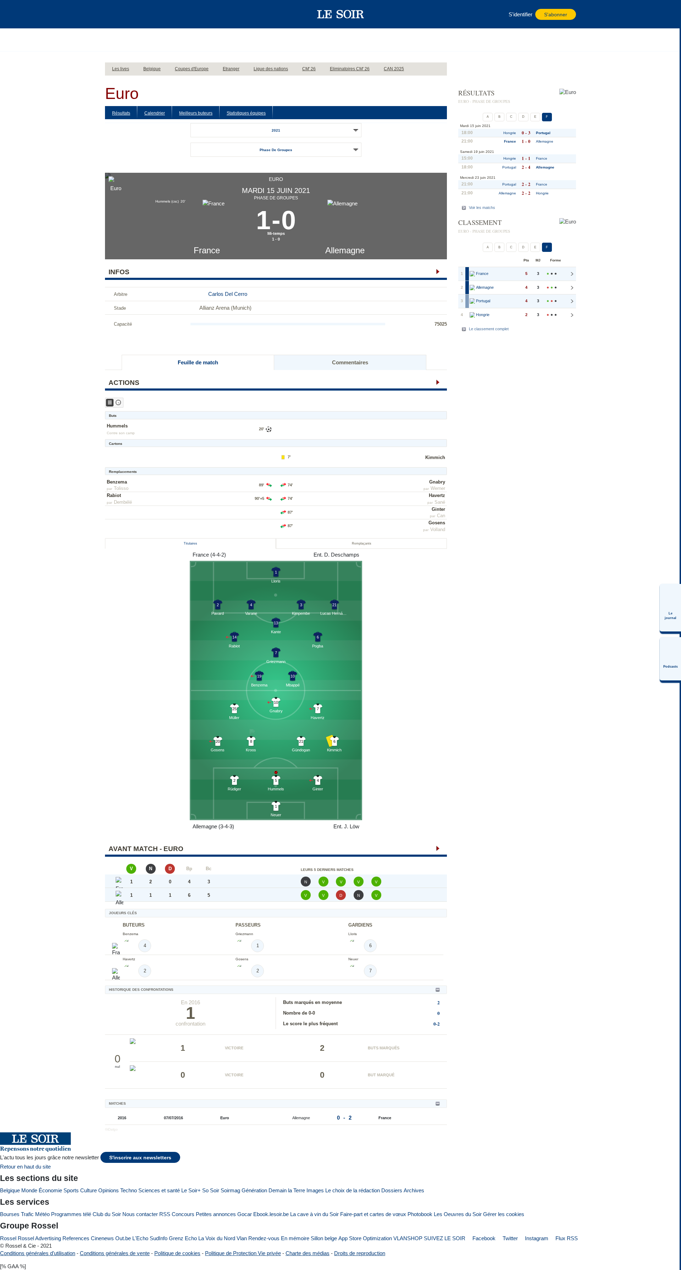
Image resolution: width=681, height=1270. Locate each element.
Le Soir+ (191, 1190)
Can (441, 515)
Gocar (244, 1214)
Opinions (108, 1190)
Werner (438, 488)
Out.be (123, 1238)
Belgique (10, 1190)
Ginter (438, 509)
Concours (183, 1214)
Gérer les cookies (503, 1214)
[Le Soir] (340, 14)
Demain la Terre (286, 1190)
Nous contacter (140, 1214)
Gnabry (437, 482)
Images (315, 1190)
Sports (71, 1190)
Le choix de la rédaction (352, 1190)
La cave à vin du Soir (314, 1214)
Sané (439, 502)
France (207, 250)
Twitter (509, 1238)
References (75, 1238)
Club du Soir (107, 1214)
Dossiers (391, 1190)
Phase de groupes (276, 150)
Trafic (27, 1214)
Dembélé (123, 502)
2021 (276, 130)
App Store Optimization (365, 1238)
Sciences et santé (159, 1190)
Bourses (10, 1214)
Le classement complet (489, 329)
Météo (42, 1214)
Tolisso (121, 488)
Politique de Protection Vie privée (243, 1253)
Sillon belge (324, 1238)
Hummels (117, 426)
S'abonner (555, 14)
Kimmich (435, 457)
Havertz (437, 495)
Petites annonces (216, 1214)
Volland (437, 529)
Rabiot (114, 495)
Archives (414, 1190)
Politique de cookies (177, 1253)
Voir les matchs (482, 207)
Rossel (8, 1238)
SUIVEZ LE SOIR (444, 1238)
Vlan (242, 1238)
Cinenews (102, 1238)
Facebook (483, 1238)
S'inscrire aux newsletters (140, 1157)
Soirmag (230, 1190)
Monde (29, 1190)
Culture (88, 1190)
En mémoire (295, 1238)
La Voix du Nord (216, 1238)
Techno (128, 1190)
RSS (164, 1214)
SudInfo (158, 1238)
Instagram (536, 1238)
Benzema (117, 482)
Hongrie (509, 133)
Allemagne (345, 250)
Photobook (420, 1214)
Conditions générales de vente (115, 1253)
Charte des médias (308, 1253)
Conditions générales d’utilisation (37, 1253)
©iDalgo (111, 1129)
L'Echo (140, 1238)
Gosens (436, 522)
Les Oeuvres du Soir (458, 1214)
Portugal (543, 133)
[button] (114, 14)
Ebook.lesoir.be (271, 1214)
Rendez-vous (263, 1238)
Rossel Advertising (39, 1238)
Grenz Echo (183, 1238)
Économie (50, 1190)
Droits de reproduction (359, 1253)
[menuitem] (670, 607)
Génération (254, 1190)
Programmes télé (71, 1214)
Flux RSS (566, 1238)
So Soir (210, 1190)
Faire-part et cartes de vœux (373, 1214)
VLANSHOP (407, 1238)
